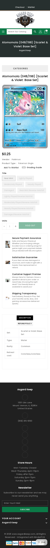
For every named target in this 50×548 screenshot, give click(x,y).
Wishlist (31, 7)
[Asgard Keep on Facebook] (15, 3)
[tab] (25, 317)
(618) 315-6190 (25, 420)
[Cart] (46, 31)
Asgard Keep (25, 50)
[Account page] (40, 31)
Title (4, 173)
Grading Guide (34, 167)
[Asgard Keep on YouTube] (25, 3)
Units (4, 221)
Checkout (20, 7)
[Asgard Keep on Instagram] (20, 3)
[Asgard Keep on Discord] (30, 3)
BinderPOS (39, 537)
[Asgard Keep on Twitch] (35, 3)
